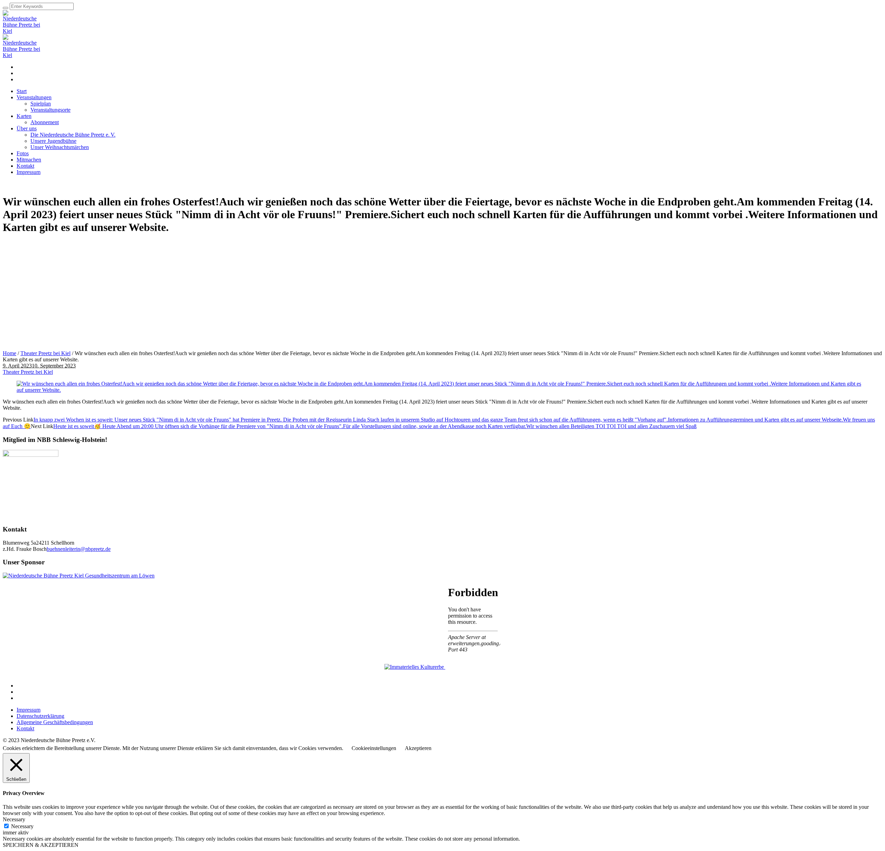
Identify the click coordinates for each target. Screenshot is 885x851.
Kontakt (25, 728)
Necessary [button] (14, 819)
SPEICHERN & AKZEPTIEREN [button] (40, 845)
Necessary (22, 826)
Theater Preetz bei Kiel (45, 353)
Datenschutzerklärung (40, 716)
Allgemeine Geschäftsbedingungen (55, 722)
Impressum (28, 710)
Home (9, 353)
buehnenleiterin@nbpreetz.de (79, 549)
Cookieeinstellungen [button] (374, 748)
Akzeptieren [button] (418, 748)
